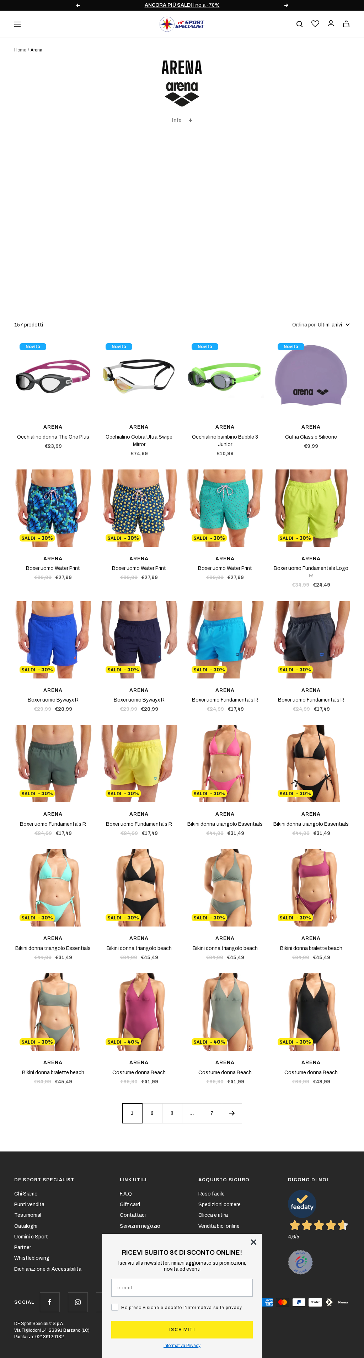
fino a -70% (182, 5)
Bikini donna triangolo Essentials (225, 824)
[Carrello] (346, 24)
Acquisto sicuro (224, 1179)
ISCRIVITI (182, 1329)
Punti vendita (29, 1204)
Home (20, 50)
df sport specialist (44, 1179)
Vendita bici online (219, 1226)
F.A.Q (126, 1194)
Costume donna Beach (139, 1072)
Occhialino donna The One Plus (53, 437)
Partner (22, 1247)
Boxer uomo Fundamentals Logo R (311, 572)
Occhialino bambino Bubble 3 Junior (225, 440)
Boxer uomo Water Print (53, 568)
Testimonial (27, 1215)
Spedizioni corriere (219, 1204)
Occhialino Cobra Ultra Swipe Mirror (139, 440)
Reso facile (211, 1194)
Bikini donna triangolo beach (139, 948)
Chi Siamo (26, 1194)
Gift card (130, 1204)
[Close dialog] (253, 1242)
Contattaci (133, 1215)
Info (177, 120)
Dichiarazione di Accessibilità (47, 1269)
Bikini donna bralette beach (311, 948)
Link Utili (133, 1179)
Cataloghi (25, 1226)
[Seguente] (232, 1113)
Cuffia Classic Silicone (311, 437)
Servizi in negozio (140, 1226)
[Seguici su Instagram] (77, 1302)
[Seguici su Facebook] (49, 1302)
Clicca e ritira (213, 1215)
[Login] (331, 24)
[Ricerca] (299, 24)
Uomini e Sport (31, 1236)
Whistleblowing (31, 1258)
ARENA (53, 427)
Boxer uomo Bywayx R (53, 700)
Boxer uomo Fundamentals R (225, 700)
